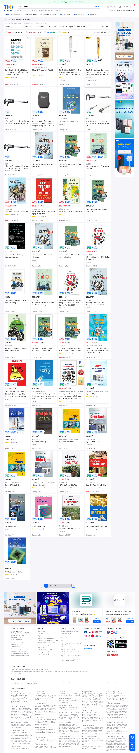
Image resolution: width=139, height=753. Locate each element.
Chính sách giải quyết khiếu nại (46, 642)
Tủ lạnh (111, 695)
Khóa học (96, 727)
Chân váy (46, 697)
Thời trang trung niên (43, 700)
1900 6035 (18, 674)
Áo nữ (36, 694)
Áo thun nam (38, 705)
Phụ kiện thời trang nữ (64, 700)
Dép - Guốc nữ (47, 719)
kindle (86, 682)
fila (31, 683)
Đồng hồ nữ (68, 707)
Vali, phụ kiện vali (75, 695)
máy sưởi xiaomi (118, 744)
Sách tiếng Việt (86, 747)
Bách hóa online (90, 701)
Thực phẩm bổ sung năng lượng (117, 716)
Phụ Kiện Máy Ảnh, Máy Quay (114, 724)
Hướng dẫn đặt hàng (16, 639)
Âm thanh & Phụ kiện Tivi (113, 694)
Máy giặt (111, 697)
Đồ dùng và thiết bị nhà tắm (69, 728)
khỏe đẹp (41, 10)
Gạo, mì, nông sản (20, 712)
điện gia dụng (21, 10)
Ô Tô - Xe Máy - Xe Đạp (90, 736)
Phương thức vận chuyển (17, 642)
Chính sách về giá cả (66, 641)
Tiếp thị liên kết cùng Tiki (45, 649)
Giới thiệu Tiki (41, 631)
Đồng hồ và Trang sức (66, 705)
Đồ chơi (28, 694)
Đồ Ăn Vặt (64, 743)
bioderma (54, 682)
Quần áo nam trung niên (44, 712)
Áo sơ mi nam (45, 706)
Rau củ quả (17, 709)
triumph (75, 682)
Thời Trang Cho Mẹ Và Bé (18, 694)
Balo (60, 694)
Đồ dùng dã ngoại (117, 706)
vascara (13, 682)
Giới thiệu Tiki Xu (42, 647)
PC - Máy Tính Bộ (66, 719)
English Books (92, 748)
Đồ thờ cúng (65, 731)
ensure (44, 682)
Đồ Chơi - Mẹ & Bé (17, 692)
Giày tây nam (46, 729)
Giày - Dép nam (40, 727)
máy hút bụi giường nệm (116, 745)
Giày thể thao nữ (119, 716)
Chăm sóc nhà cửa (21, 719)
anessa (101, 682)
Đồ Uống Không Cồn (68, 744)
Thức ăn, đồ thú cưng (19, 717)
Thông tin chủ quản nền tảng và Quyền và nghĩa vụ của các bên (71, 659)
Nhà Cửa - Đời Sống (65, 722)
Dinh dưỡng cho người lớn (21, 700)
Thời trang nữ (39, 692)
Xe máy (87, 740)
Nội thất (66, 727)
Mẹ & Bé (92, 700)
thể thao (57, 10)
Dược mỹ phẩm (26, 743)
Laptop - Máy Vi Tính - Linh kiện (69, 712)
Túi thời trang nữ (40, 737)
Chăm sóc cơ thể (19, 735)
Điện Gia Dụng (15, 746)
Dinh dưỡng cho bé (19, 698)
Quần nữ (46, 694)
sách (52, 10)
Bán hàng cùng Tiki (66, 633)
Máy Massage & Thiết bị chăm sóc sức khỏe (21, 736)
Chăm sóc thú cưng (64, 738)
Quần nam (45, 705)
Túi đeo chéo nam (44, 746)
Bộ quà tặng (66, 746)
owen (39, 682)
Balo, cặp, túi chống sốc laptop (69, 694)
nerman (91, 682)
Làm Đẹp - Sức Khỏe (17, 730)
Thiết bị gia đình (25, 748)
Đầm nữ (41, 694)
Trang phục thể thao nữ (112, 705)
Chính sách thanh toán (67, 647)
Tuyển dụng (41, 636)
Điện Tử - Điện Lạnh (112, 692)
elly (59, 682)
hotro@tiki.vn (25, 653)
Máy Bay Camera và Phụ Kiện (116, 732)
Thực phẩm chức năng (20, 734)
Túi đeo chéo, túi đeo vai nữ (42, 739)
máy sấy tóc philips (118, 740)
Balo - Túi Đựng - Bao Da (116, 728)
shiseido (13, 683)
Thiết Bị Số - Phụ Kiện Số (90, 710)
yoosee (106, 682)
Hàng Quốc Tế (87, 692)
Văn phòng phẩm (96, 747)
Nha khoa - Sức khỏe (92, 731)
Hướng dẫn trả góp (16, 649)
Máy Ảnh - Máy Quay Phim (115, 722)
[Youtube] (112, 632)
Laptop (74, 719)
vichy (28, 683)
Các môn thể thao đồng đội (117, 712)
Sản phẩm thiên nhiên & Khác (20, 737)
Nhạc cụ (71, 731)
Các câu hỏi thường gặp (17, 635)
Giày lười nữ (49, 722)
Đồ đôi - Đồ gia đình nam (47, 709)
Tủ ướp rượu (123, 700)
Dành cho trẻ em (18, 716)
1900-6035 (18, 631)
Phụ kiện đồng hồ (66, 709)
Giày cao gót (38, 719)
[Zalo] (115, 632)
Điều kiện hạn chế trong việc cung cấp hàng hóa (71, 643)
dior (17, 682)
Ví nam (36, 746)
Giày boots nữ (41, 722)
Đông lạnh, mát (22, 711)
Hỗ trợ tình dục (24, 741)
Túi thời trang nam (41, 744)
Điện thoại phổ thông (19, 725)
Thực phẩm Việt (25, 709)
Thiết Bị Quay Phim (116, 731)
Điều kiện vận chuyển (43, 654)
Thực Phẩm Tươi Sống (18, 706)
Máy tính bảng (18, 727)
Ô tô (91, 740)
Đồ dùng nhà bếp (15, 748)
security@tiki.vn (24, 655)
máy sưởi (108, 738)
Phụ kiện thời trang (65, 698)
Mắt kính (73, 700)
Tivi (110, 698)
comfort (119, 682)
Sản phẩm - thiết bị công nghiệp (93, 703)
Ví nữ (52, 739)
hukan (24, 683)
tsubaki (35, 683)
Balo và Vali (62, 692)
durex (48, 682)
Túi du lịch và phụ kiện (68, 694)
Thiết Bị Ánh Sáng (117, 725)
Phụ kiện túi (52, 741)
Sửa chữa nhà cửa (66, 725)
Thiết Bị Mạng (68, 717)
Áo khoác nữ (47, 695)
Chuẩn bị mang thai (19, 703)
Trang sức (61, 707)
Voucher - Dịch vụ (88, 725)
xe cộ (28, 10)
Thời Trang (97, 694)
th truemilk (30, 682)
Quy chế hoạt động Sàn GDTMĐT (70, 631)
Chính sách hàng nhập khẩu (18, 651)
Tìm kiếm (96, 6)
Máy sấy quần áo (114, 700)
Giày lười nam (38, 729)
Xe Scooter (97, 740)
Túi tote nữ (45, 741)
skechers (66, 682)
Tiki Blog (40, 633)
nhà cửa (47, 10)
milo (62, 682)
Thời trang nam (40, 703)
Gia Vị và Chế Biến (66, 741)
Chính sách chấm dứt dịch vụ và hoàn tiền (71, 656)
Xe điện (98, 738)
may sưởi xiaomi (114, 743)
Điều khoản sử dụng (43, 645)
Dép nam (43, 731)
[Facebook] (108, 632)
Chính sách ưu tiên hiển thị (68, 649)
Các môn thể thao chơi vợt (116, 713)
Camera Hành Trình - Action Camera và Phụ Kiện (116, 727)
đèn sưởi (114, 738)
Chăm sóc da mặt (16, 732)
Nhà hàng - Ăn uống (91, 730)
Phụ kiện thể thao (117, 708)
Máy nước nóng (116, 698)
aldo (71, 682)
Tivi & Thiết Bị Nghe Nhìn (92, 705)
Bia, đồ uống (17, 714)
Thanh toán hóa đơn (87, 727)
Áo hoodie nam (42, 708)
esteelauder (22, 682)
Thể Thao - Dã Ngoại (113, 703)
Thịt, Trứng (19, 708)
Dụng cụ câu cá (114, 711)
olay (110, 682)
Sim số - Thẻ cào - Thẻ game (96, 733)
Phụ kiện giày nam (43, 732)
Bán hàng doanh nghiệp (44, 652)
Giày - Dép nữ (39, 717)
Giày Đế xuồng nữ (45, 724)
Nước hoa (17, 741)
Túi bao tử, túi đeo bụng (49, 747)
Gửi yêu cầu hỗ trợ (16, 637)
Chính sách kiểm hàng (17, 644)
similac (114, 682)
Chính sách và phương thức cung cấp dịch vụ (71, 652)
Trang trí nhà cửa (63, 724)
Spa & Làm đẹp (94, 728)
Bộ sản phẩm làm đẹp (21, 742)
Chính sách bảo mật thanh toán (46, 638)
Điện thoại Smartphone (17, 724)
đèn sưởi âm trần (113, 749)
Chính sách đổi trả (16, 646)
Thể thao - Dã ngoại (90, 697)
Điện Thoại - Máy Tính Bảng (20, 722)
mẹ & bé (34, 10)
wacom (96, 682)
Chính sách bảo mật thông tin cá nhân (48, 640)
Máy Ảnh (120, 733)
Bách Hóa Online (64, 736)
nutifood (81, 682)
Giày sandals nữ (44, 721)
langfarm (19, 683)
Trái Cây (13, 708)
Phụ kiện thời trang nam (69, 701)
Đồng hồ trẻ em (76, 709)
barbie (35, 682)
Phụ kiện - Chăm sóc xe (88, 738)
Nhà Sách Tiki (87, 745)
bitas (124, 682)
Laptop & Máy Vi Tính (95, 703)
